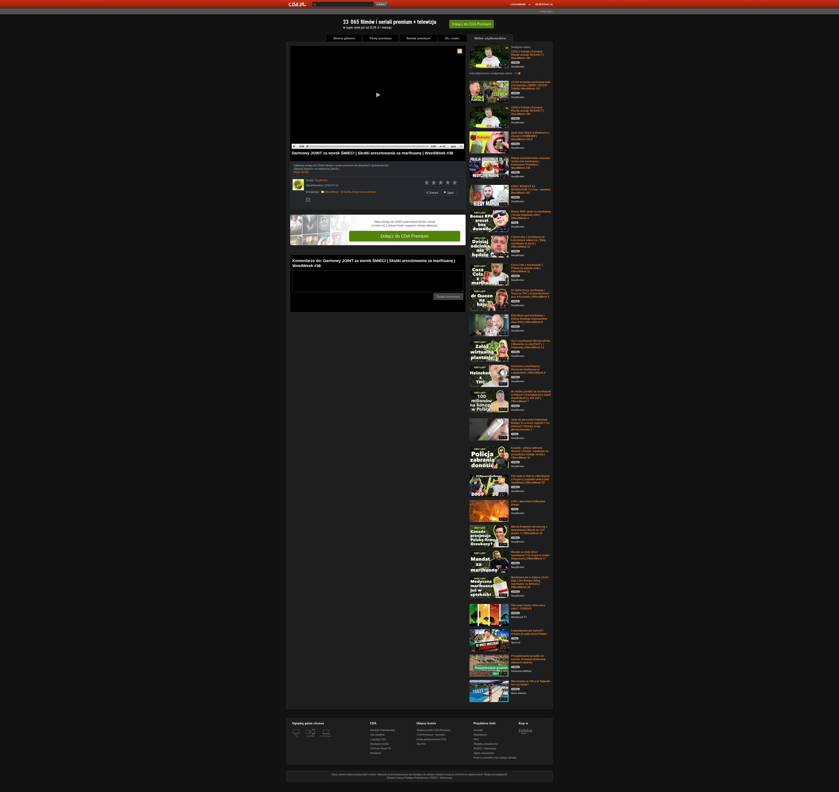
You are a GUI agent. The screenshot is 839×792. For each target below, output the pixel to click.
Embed (433, 192)
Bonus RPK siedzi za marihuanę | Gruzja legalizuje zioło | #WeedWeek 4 (531, 215)
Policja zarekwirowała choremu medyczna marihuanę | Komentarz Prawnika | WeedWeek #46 (530, 163)
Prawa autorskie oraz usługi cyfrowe (495, 757)
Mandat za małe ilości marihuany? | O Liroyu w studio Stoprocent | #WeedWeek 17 (530, 555)
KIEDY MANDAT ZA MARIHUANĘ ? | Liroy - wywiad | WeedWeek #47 (531, 189)
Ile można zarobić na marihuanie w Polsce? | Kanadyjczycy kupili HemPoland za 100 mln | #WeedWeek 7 (531, 396)
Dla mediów (377, 734)
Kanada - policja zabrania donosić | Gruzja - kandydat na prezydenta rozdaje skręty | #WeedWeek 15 (529, 452)
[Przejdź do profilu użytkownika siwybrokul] (298, 185)
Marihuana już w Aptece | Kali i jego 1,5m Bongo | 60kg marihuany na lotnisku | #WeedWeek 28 (530, 582)
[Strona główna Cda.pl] (298, 4)
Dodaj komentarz (448, 296)
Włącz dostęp (301, 172)
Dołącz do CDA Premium (405, 236)
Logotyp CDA (378, 739)
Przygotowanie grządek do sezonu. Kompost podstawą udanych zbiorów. (528, 659)
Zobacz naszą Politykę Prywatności (407, 777)
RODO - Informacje (441, 777)
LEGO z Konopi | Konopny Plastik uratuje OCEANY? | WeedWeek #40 (527, 55)
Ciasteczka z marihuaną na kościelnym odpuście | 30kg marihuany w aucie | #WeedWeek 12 (528, 241)
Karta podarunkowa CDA (431, 739)
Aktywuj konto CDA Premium (434, 730)
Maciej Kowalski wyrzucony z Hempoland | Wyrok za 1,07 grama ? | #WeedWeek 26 (529, 530)
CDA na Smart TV (380, 748)
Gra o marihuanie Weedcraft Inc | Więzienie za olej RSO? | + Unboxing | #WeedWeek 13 (530, 344)
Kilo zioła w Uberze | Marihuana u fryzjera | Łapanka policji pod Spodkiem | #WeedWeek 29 (530, 479)
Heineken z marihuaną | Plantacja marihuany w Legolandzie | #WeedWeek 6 (528, 369)
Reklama (375, 753)
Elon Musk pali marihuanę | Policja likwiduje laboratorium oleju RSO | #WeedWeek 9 (529, 319)
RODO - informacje (485, 748)
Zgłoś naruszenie (484, 753)
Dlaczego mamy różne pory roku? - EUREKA (528, 607)
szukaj (381, 4)
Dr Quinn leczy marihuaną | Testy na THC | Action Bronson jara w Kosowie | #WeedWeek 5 (530, 293)
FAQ (476, 739)
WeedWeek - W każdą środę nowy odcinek (350, 191)
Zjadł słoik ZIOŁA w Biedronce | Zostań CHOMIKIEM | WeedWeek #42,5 (530, 136)
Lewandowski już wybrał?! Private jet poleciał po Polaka (529, 632)
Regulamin (480, 734)
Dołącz (471, 24)
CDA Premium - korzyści (431, 734)
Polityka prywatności (486, 743)
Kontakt (478, 730)
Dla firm (421, 743)
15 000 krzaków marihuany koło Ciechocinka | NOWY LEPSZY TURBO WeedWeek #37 (530, 85)
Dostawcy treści (379, 743)
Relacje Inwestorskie (382, 730)
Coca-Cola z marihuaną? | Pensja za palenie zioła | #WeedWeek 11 (527, 268)
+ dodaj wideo (545, 11)
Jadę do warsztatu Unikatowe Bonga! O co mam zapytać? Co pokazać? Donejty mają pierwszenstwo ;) (530, 424)
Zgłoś (450, 192)
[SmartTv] (313, 738)
